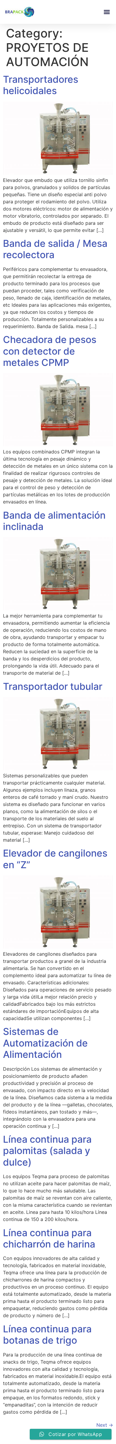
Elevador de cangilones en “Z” (55, 858)
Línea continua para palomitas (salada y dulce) (47, 1150)
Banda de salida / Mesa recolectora (55, 249)
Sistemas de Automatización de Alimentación (45, 1043)
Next (104, 1425)
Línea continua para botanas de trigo (47, 1334)
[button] (107, 12)
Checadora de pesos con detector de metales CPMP (49, 351)
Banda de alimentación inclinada (54, 520)
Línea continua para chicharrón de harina (49, 1238)
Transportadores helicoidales (40, 85)
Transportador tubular (52, 686)
